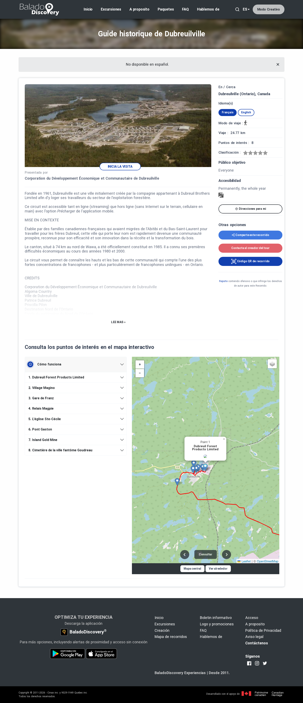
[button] (207, 467)
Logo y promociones (217, 624)
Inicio (88, 9)
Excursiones (111, 9)
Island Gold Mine (42, 440)
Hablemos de (208, 9)
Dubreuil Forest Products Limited (56, 377)
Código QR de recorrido (253, 261)
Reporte (223, 281)
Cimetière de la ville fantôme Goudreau (60, 450)
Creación (162, 630)
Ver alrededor (218, 568)
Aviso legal (254, 636)
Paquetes (166, 9)
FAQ (185, 9)
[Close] (277, 64)
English (246, 112)
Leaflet (246, 561)
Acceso (251, 617)
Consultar (205, 554)
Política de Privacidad (263, 630)
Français (227, 112)
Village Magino (41, 388)
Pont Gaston (40, 429)
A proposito (139, 9)
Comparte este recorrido (252, 235)
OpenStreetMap (267, 561)
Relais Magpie (41, 408)
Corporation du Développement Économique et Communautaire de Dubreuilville (92, 178)
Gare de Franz (41, 398)
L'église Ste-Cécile (44, 419)
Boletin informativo (216, 617)
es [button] (245, 9)
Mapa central (192, 568)
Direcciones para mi (252, 208)
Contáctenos (256, 643)
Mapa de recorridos (171, 636)
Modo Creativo (268, 9)
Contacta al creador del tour (250, 248)
